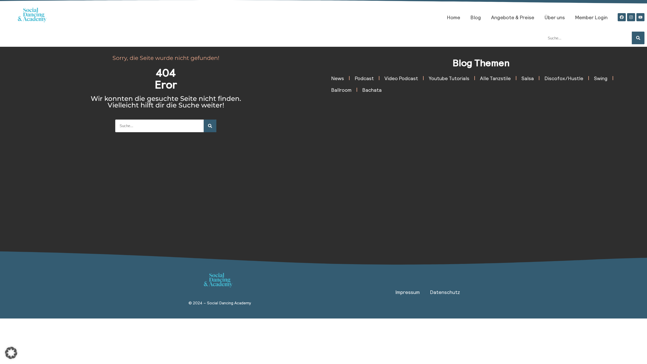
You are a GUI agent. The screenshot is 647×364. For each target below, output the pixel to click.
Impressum (407, 292)
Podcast (364, 78)
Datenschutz (445, 292)
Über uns (554, 17)
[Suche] (638, 38)
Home (453, 17)
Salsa (527, 78)
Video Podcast (401, 78)
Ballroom (341, 90)
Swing (601, 78)
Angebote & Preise (512, 17)
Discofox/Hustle (563, 78)
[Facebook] (622, 17)
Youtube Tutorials (449, 78)
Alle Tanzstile (495, 78)
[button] (11, 353)
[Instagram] (631, 17)
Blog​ (475, 17)
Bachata (372, 90)
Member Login (591, 17)
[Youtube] (640, 17)
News (337, 78)
